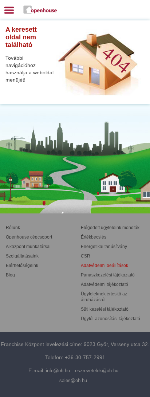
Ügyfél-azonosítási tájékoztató (110, 318)
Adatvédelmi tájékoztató (104, 284)
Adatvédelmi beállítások (104, 265)
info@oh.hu (58, 370)
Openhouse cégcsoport (29, 237)
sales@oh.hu (73, 380)
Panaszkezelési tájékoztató (108, 275)
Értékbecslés (93, 237)
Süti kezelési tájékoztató (105, 309)
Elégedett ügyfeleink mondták (110, 227)
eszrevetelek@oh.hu (96, 370)
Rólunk (13, 227)
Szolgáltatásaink (22, 256)
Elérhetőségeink (22, 265)
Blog (10, 275)
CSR (85, 256)
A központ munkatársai (28, 246)
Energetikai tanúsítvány (104, 246)
